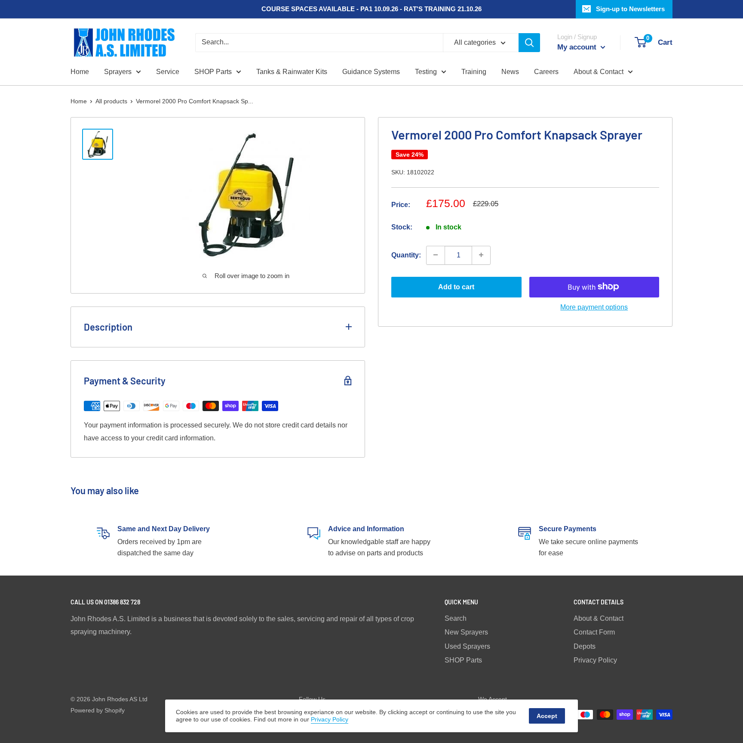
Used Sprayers (467, 646)
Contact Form (594, 632)
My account (578, 47)
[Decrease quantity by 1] (436, 255)
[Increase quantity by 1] (481, 255)
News (510, 71)
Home (80, 71)
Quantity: (406, 254)
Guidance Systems (371, 71)
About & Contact (598, 71)
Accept (547, 715)
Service (167, 71)
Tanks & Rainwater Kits (291, 71)
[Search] (529, 42)
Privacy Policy (595, 660)
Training (473, 71)
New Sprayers (466, 632)
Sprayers (118, 71)
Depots (585, 646)
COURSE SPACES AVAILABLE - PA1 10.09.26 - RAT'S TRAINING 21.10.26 (371, 8)
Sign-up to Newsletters (630, 8)
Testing (426, 71)
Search (456, 618)
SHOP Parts (213, 71)
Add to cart (456, 286)
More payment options (594, 306)
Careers (546, 71)
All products (111, 101)
